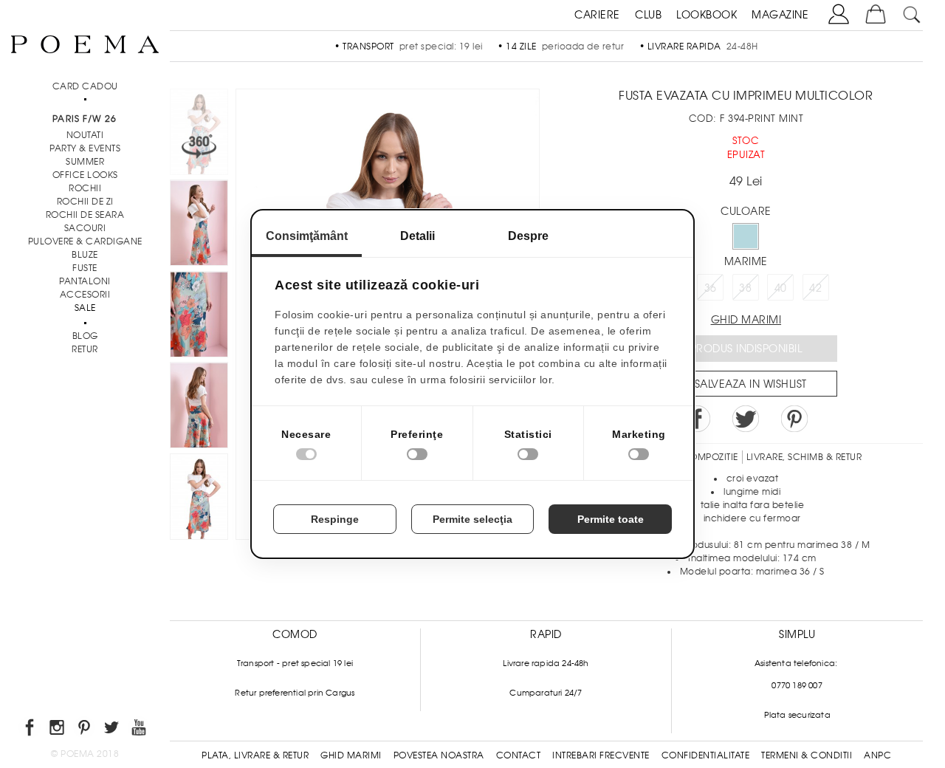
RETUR (85, 349)
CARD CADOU (85, 86)
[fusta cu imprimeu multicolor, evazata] (199, 498)
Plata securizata (797, 715)
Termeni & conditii (806, 755)
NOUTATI (85, 135)
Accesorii (85, 294)
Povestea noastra (439, 755)
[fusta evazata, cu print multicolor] (199, 316)
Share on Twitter (745, 418)
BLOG (85, 336)
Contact (518, 755)
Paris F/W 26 (84, 119)
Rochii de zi (85, 201)
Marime (746, 261)
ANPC (877, 755)
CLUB (648, 15)
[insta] (58, 730)
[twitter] (112, 730)
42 (815, 288)
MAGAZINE (780, 15)
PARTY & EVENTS (84, 148)
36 (710, 288)
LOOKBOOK (706, 15)
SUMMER (85, 162)
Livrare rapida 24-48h (545, 663)
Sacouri (85, 228)
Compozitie (710, 457)
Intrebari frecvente (601, 755)
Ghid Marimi (351, 755)
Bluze (85, 255)
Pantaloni (85, 281)
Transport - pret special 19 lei (295, 663)
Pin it (794, 418)
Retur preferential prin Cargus (294, 693)
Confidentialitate (706, 755)
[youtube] (140, 730)
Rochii (85, 188)
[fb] (30, 730)
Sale (85, 308)
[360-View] (199, 134)
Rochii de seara (85, 215)
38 (745, 288)
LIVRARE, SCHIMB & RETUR (804, 457)
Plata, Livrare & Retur (255, 755)
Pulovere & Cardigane (85, 241)
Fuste (84, 268)
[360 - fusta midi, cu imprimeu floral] (199, 224)
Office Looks (85, 175)
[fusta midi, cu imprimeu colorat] (199, 407)
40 (780, 288)
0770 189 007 (797, 685)
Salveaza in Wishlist (751, 384)
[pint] (85, 730)
